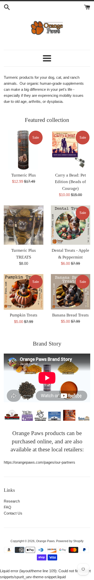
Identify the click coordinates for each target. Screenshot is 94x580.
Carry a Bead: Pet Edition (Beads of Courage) (70, 182)
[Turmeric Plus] (23, 150)
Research (12, 501)
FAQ (7, 507)
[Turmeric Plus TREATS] (23, 225)
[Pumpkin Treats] (23, 291)
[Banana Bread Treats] (70, 291)
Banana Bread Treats (70, 315)
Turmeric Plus (23, 175)
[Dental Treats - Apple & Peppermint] (70, 225)
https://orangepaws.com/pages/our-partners (39, 462)
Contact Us (13, 513)
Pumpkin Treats (23, 315)
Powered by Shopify (69, 541)
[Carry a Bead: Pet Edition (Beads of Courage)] (70, 150)
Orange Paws (45, 541)
